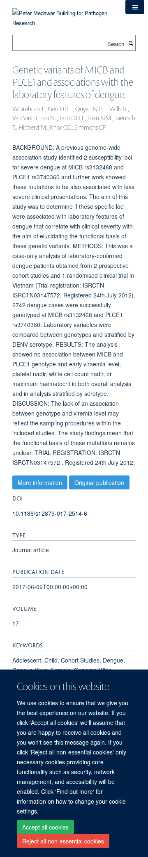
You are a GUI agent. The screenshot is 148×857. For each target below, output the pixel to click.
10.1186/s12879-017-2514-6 (49, 513)
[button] (134, 7)
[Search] (130, 43)
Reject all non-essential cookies (63, 841)
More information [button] (40, 482)
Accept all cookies (45, 827)
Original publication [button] (99, 482)
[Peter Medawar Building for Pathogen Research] (62, 13)
